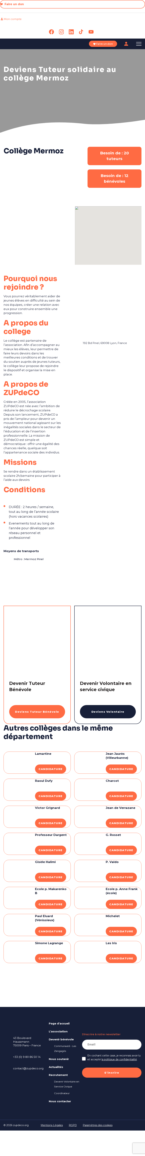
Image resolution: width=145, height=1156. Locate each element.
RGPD (73, 1125)
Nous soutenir (59, 1059)
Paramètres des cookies (97, 1125)
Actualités (56, 1067)
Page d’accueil (59, 1023)
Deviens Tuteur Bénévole (37, 711)
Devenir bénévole (61, 1039)
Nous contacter (60, 1101)
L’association (58, 1031)
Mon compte (13, 19)
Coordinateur (62, 1093)
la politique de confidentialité (119, 1059)
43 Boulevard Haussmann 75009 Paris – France (27, 1041)
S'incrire (111, 1072)
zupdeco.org (21, 1125)
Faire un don (14, 4)
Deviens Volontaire (107, 711)
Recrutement (58, 1075)
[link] (51, 31)
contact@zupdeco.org (28, 1068)
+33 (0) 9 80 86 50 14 (26, 1057)
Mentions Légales (52, 1125)
